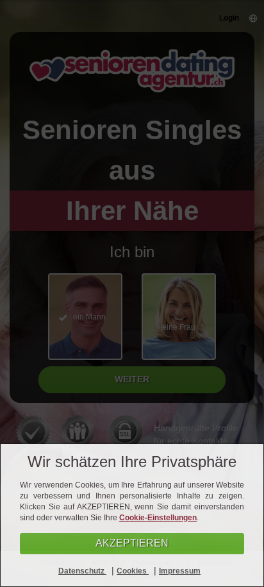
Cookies (133, 570)
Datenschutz (82, 570)
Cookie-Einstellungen (158, 517)
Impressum (180, 570)
